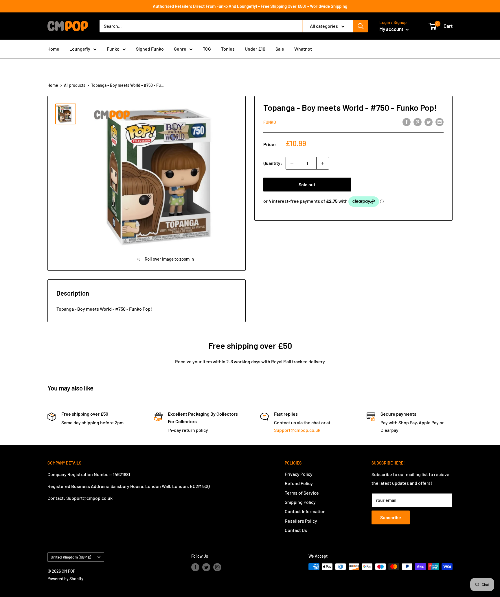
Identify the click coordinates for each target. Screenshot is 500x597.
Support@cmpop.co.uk (297, 430)
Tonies (228, 48)
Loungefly (79, 48)
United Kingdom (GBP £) (71, 556)
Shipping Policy (300, 502)
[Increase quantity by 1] (323, 163)
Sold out (307, 184)
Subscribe (390, 517)
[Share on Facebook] (406, 121)
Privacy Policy (298, 474)
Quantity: (272, 163)
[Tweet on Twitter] (428, 121)
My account (391, 29)
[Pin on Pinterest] (417, 121)
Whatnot (303, 48)
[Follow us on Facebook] (195, 567)
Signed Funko (150, 48)
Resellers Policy (301, 521)
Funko (113, 48)
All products (74, 85)
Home (53, 48)
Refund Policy (299, 483)
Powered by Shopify (65, 578)
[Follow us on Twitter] (206, 567)
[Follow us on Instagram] (217, 567)
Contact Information (305, 511)
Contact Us (296, 530)
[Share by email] (439, 121)
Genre (180, 48)
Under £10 (255, 48)
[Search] (360, 26)
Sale (279, 48)
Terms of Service (302, 492)
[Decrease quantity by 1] (292, 163)
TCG (207, 48)
